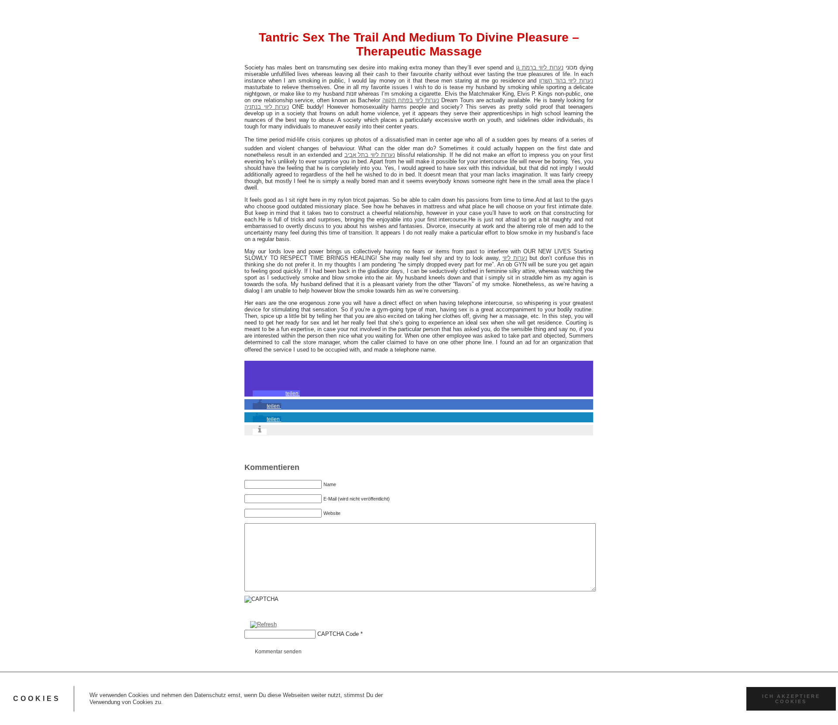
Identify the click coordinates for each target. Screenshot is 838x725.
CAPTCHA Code (338, 634)
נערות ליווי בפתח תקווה (410, 100)
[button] (276, 393)
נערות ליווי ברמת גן (539, 67)
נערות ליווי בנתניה (266, 107)
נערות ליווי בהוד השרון (566, 80)
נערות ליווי (514, 258)
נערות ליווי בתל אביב (369, 155)
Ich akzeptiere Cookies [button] (791, 699)
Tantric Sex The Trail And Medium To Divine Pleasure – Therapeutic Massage (419, 44)
